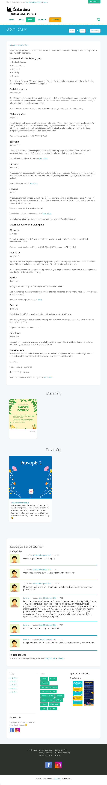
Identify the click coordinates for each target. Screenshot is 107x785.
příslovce (58, 700)
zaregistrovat (49, 658)
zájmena (52, 708)
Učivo (30, 20)
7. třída (14, 685)
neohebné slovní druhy (49, 687)
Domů (11, 20)
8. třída (14, 689)
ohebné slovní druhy (48, 691)
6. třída (14, 682)
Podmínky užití (60, 750)
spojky (44, 708)
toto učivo (43, 158)
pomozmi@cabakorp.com (37, 2)
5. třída (14, 678)
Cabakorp (57, 779)
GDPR (57, 755)
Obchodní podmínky (62, 753)
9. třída (14, 692)
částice (44, 679)
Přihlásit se (94, 1)
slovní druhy (54, 704)
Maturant (42, 20)
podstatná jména (47, 696)
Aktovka (55, 20)
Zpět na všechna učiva (19, 45)
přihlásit (60, 658)
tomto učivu (48, 377)
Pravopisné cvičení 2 (20, 503)
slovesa (44, 704)
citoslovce (45, 683)
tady (40, 300)
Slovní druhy (95, 31)
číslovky (52, 679)
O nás (21, 20)
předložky (60, 696)
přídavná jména (47, 700)
